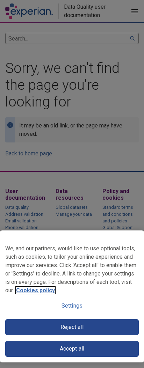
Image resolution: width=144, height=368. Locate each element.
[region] (72, 296)
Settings (72, 305)
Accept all (72, 348)
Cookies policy (35, 290)
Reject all (72, 327)
